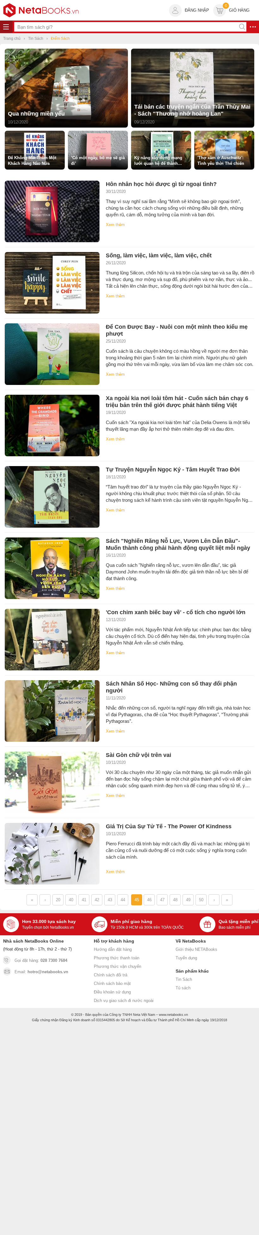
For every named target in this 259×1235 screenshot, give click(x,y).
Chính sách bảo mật (112, 983)
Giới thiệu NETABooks (196, 949)
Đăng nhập (197, 10)
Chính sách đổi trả (110, 975)
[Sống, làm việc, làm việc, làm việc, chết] (52, 283)
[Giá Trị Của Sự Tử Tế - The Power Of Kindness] (52, 853)
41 (84, 899)
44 (123, 899)
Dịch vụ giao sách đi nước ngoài (124, 1000)
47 (162, 899)
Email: (41, 971)
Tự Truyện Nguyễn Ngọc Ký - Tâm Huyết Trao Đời (173, 469)
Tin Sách (184, 979)
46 (149, 899)
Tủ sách (183, 988)
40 (71, 899)
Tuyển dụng (186, 958)
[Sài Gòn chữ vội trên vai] (52, 782)
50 (201, 899)
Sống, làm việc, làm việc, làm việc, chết (159, 255)
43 (110, 899)
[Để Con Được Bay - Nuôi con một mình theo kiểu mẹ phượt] (52, 354)
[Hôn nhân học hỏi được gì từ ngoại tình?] (52, 211)
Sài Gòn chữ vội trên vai (138, 755)
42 (97, 899)
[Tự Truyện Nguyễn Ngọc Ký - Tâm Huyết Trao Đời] (52, 497)
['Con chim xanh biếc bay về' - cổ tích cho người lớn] (52, 639)
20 (58, 899)
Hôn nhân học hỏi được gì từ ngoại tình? (161, 184)
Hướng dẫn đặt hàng (113, 949)
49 (188, 899)
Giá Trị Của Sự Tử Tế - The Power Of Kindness (169, 826)
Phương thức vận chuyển (117, 966)
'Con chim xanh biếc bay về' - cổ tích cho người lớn (175, 612)
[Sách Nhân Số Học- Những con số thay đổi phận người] (52, 711)
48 (175, 899)
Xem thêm (115, 224)
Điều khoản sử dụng (112, 992)
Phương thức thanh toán (116, 958)
